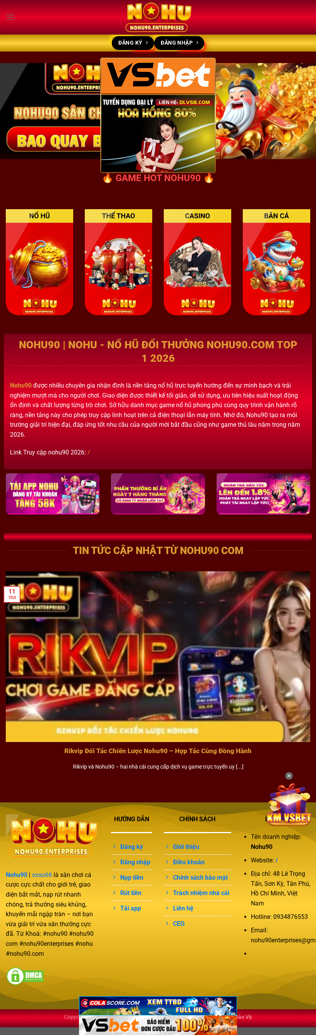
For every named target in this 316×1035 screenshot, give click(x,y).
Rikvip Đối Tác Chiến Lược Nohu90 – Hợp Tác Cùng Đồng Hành (158, 751)
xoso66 (42, 875)
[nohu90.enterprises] (158, 17)
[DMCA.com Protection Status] (25, 975)
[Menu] (10, 17)
